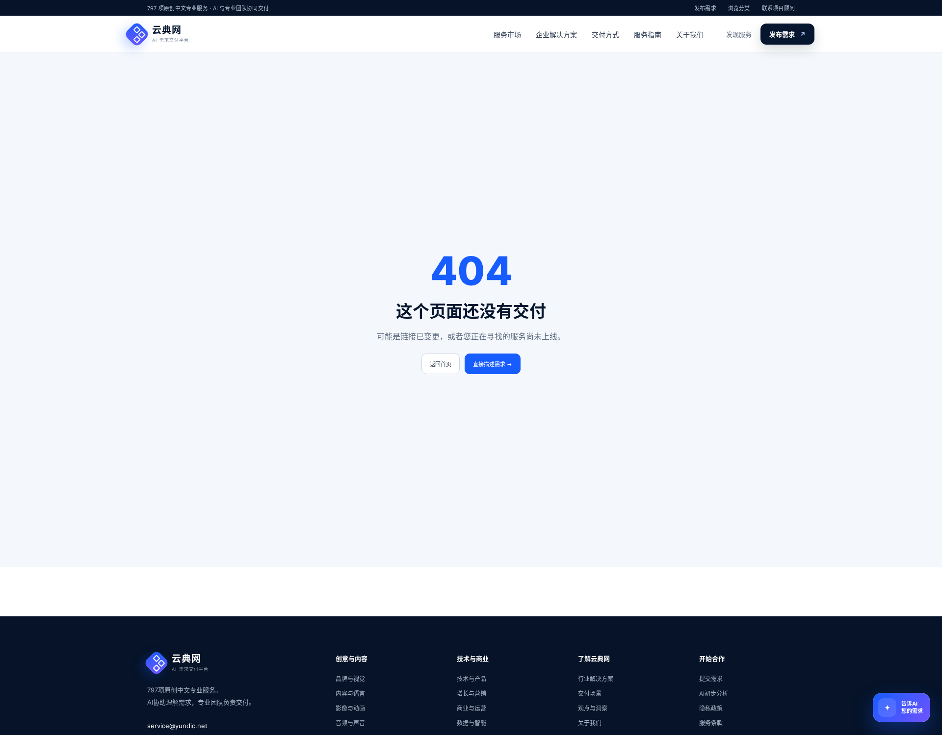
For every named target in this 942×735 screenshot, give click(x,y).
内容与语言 (350, 693)
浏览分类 (739, 8)
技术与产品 (471, 679)
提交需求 (711, 679)
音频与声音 (350, 723)
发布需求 (705, 8)
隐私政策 (711, 708)
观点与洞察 (592, 708)
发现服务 (739, 34)
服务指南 (647, 34)
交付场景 (590, 693)
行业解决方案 (595, 679)
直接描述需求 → (492, 364)
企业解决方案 (556, 34)
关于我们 (690, 34)
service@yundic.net (177, 726)
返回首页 (440, 364)
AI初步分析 (713, 693)
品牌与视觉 (350, 679)
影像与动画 (350, 708)
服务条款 (711, 723)
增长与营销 (471, 693)
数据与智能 (471, 723)
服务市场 (507, 34)
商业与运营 (471, 708)
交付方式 (605, 34)
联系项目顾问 (778, 8)
